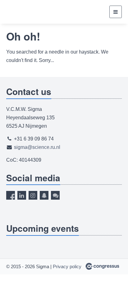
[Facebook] (10, 195)
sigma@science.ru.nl (37, 147)
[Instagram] (33, 195)
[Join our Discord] (55, 195)
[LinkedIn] (21, 195)
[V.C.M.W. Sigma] (25, 12)
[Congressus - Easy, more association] (102, 266)
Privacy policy (67, 266)
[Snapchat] (44, 195)
